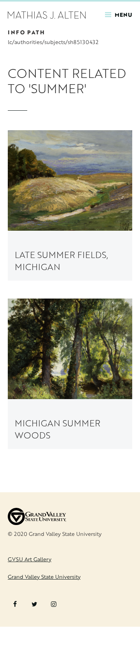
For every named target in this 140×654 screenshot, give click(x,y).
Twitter (34, 604)
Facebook (15, 604)
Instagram (54, 604)
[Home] (47, 14)
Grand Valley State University (44, 576)
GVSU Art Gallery (29, 559)
